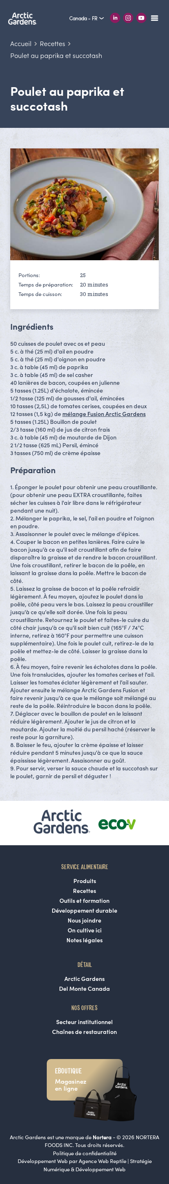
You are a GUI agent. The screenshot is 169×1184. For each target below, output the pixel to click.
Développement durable (84, 910)
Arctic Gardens (84, 979)
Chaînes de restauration (84, 1032)
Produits (84, 881)
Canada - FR (83, 18)
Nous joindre (84, 920)
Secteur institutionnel (84, 1022)
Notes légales (84, 940)
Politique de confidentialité (84, 1153)
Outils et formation (84, 901)
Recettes (84, 891)
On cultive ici (85, 930)
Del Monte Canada (84, 989)
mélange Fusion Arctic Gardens (104, 414)
